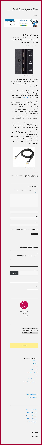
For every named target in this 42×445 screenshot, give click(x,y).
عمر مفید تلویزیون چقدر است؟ (29, 381)
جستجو (36, 270)
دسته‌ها (36, 286)
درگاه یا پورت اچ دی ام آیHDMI (19, 175)
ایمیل (37, 216)
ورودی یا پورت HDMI (28, 176)
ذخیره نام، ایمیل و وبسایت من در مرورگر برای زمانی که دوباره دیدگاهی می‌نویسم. (23, 229)
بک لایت (34, 360)
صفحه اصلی (34, 436)
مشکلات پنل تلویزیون (31, 372)
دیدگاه (36, 192)
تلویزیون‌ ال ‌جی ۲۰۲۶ (31, 418)
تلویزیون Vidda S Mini (31, 412)
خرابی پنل (34, 366)
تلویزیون (25, 175)
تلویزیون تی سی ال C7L (31, 415)
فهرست (35, 15)
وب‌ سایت (36, 222)
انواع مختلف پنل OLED (31, 394)
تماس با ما (35, 432)
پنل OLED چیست (32, 397)
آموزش (29, 175)
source (36, 172)
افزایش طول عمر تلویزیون (30, 378)
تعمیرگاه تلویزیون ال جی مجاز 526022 (25, 9)
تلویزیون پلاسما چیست (31, 375)
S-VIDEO (25, 97)
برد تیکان (34, 363)
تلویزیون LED (33, 369)
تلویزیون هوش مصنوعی (31, 421)
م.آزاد (37, 175)
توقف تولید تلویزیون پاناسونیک (29, 409)
